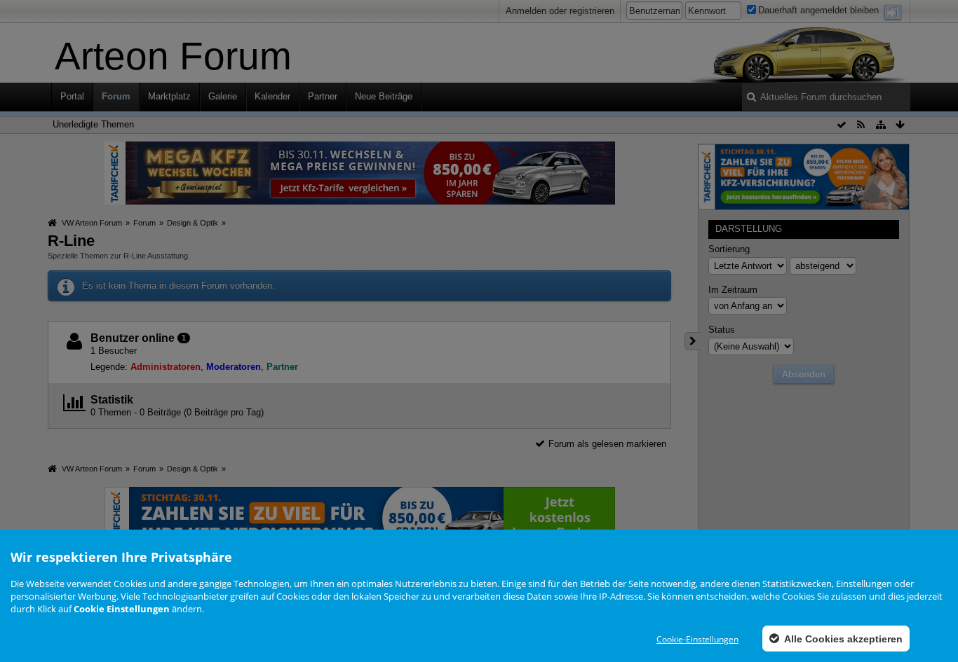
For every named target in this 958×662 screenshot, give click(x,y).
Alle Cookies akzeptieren (842, 638)
